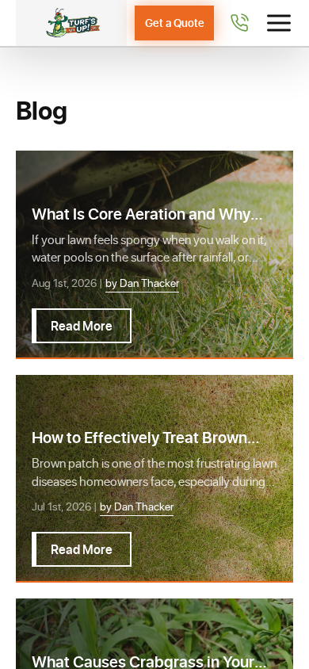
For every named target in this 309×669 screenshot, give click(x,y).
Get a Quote (174, 22)
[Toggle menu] (279, 23)
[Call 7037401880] (239, 23)
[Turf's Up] (71, 23)
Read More (82, 325)
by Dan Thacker (142, 282)
